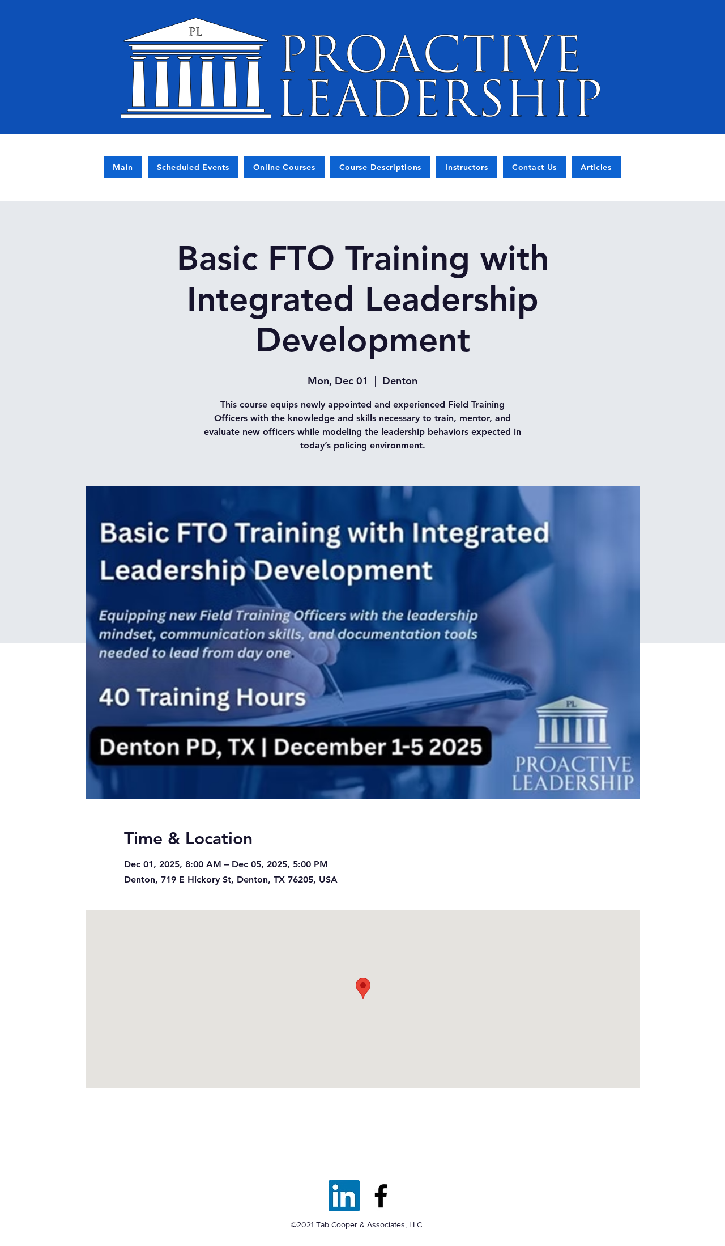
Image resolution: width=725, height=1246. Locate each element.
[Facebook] (380, 1195)
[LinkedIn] (344, 1195)
